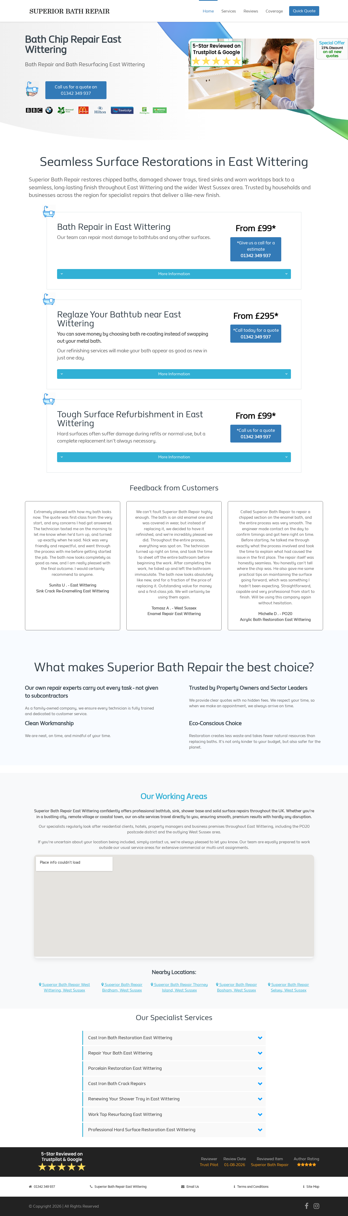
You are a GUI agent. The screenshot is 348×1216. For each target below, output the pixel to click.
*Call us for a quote (256, 433)
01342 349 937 (44, 1186)
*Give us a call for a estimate (256, 249)
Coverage (274, 11)
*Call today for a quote (256, 333)
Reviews (251, 11)
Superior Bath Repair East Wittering (120, 1186)
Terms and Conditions (253, 1186)
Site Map (312, 1186)
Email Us (192, 1186)
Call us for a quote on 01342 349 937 (76, 90)
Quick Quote (304, 10)
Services (228, 11)
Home (208, 11)
